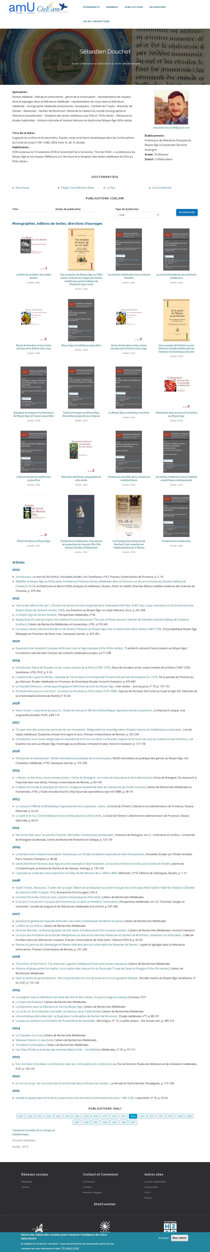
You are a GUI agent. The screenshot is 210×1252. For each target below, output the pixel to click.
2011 (161, 1116)
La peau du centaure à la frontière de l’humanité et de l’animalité (55, 1021)
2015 (123, 1116)
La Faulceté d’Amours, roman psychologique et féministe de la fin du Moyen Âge (65, 686)
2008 (189, 1116)
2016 (114, 1116)
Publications (134, 7)
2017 (105, 1116)
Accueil (75, 63)
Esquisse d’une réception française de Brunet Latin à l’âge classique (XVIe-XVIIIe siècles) (69, 648)
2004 (105, 1122)
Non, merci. (180, 1237)
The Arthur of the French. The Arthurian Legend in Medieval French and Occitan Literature (71, 964)
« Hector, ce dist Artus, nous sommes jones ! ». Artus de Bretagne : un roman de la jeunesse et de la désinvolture (84, 777)
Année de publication (68, 209)
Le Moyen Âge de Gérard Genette (36, 615)
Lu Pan (111, 187)
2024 (39, 1116)
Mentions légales (92, 1192)
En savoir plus (70, 1248)
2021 (67, 1116)
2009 (180, 1116)
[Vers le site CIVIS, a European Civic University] (40, 1228)
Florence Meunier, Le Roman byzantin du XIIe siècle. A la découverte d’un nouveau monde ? (71, 930)
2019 (86, 1116)
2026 (21, 1116)
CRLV (147, 1192)
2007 (77, 1122)
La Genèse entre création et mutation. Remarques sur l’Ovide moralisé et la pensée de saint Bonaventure (80, 854)
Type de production (126, 209)
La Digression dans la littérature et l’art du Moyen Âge (49, 1006)
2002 (123, 1122)
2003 (114, 1122)
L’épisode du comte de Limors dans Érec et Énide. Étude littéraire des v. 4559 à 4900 (66, 873)
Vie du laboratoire (96, 21)
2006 (86, 1122)
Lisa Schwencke (161, 187)
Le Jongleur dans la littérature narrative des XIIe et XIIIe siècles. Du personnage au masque (71, 997)
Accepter (163, 1238)
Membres (112, 7)
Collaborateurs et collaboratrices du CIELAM (100, 63)
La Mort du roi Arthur (29, 926)
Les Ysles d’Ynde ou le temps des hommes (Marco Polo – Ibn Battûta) (58, 1049)
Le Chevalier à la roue (29, 1035)
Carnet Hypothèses (155, 1181)
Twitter (25, 1187)
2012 (151, 1116)
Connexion (89, 1181)
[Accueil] (39, 6)
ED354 (148, 1197)
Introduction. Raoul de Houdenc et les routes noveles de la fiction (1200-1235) (63, 667)
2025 (30, 1116)
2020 (77, 1116)
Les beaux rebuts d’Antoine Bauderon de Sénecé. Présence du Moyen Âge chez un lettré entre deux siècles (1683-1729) (89, 629)
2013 (142, 1116)
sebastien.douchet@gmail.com (171, 127)
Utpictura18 (151, 1187)
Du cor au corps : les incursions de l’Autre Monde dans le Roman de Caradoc (62, 1083)
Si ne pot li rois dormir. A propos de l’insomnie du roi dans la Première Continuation (67, 902)
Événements (91, 7)
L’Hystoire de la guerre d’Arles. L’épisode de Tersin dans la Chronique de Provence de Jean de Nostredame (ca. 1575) (87, 677)
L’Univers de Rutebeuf (29, 1002)
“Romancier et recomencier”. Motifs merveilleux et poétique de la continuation (63, 758)
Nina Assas (22, 187)
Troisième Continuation (30, 1045)
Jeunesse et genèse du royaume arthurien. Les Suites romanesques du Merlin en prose (69, 921)
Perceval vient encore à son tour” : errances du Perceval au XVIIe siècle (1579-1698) (66, 691)
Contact (87, 1187)
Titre (15, 209)
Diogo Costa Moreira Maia (77, 187)
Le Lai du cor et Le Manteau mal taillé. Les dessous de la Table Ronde (58, 1011)
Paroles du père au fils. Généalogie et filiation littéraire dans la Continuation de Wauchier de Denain (77, 944)
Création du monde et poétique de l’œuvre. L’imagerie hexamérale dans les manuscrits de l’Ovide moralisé (80, 787)
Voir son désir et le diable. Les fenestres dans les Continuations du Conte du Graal (66, 1064)
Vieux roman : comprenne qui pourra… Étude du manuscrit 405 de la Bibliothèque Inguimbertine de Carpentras (84, 710)
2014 (133, 1116)
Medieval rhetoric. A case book (34, 1040)
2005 (95, 1122)
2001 (133, 1122)
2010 (170, 1116)
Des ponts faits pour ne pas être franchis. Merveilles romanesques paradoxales (65, 835)
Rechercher (158, 7)
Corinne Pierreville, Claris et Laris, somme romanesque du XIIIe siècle (58, 897)
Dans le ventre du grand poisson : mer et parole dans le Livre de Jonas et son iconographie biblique (77, 978)
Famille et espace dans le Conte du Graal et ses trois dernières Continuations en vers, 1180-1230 (75, 1098)
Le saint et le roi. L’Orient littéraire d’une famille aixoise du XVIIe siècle (59, 816)
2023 (49, 1116)
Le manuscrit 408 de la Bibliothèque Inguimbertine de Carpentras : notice (61, 806)
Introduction (23, 577)
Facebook (26, 1181)
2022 (58, 1116)
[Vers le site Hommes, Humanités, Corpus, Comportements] (170, 1228)
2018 (95, 1116)
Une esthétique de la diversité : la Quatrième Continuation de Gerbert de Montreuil (67, 1016)
